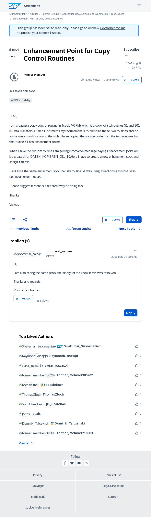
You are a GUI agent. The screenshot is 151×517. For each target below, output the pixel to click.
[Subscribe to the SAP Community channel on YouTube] (79, 463)
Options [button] (125, 56)
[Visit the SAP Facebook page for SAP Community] (64, 463)
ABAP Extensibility (20, 100)
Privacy (37, 475)
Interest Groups (50, 14)
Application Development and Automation (85, 14)
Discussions (117, 14)
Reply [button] (133, 219)
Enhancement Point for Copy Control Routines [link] (38, 19)
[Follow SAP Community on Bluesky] (72, 463)
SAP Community (18, 14)
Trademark (38, 496)
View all (24, 443)
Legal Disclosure (113, 485)
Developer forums (112, 28)
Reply (130, 313)
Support (113, 496)
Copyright (37, 485)
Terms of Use (113, 475)
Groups (34, 14)
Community (32, 5)
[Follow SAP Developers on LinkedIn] (86, 463)
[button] (125, 79)
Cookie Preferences (38, 507)
